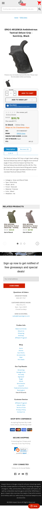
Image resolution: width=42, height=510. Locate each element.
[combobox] (19, 9)
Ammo (21, 350)
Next (37, 243)
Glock (21, 381)
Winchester (21, 383)
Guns (21, 348)
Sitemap (21, 335)
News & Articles (21, 329)
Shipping (21, 333)
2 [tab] (21, 243)
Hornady (21, 374)
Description (10, 149)
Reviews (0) (24, 149)
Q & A (10, 153)
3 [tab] (24, 243)
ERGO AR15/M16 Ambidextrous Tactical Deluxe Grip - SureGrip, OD (11, 227)
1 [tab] (17, 243)
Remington (21, 390)
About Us (21, 331)
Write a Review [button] (11, 115)
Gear (21, 357)
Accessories (21, 355)
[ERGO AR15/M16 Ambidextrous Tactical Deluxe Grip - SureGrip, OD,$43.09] (11, 217)
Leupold (21, 386)
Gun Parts (21, 353)
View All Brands (21, 392)
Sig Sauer (21, 377)
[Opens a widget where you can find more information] (34, 506)
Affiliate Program (21, 338)
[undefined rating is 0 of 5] (10, 112)
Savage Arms (21, 372)
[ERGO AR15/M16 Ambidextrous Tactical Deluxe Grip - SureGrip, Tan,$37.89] (30, 217)
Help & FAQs (21, 405)
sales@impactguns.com (21, 316)
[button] (21, 450)
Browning (21, 370)
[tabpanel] (11, 225)
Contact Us (21, 412)
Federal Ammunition (21, 388)
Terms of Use (21, 407)
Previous (4, 243)
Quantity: (11, 89)
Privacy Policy (21, 410)
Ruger (21, 379)
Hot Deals (21, 359)
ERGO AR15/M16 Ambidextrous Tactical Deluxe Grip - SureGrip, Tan (30, 227)
